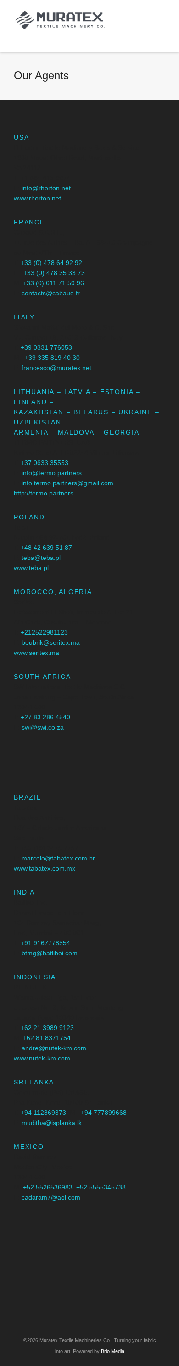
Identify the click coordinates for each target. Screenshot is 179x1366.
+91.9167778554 (45, 943)
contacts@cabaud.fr (51, 293)
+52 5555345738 (101, 1187)
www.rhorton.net (37, 198)
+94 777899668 (104, 1112)
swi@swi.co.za (43, 727)
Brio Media (112, 1351)
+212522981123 (44, 632)
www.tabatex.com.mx (44, 868)
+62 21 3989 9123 (47, 1027)
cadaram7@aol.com (51, 1197)
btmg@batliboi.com (50, 953)
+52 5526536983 (48, 1187)
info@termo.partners (52, 473)
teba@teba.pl (41, 557)
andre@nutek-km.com (54, 1048)
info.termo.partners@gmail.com (67, 483)
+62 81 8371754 (47, 1038)
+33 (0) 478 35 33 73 (54, 273)
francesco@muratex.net (56, 367)
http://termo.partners (43, 493)
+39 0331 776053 (46, 347)
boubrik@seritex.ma (51, 642)
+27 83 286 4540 (45, 717)
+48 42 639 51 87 (46, 547)
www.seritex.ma (36, 652)
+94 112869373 (43, 1112)
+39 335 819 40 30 (52, 357)
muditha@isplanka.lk (52, 1122)
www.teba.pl (31, 567)
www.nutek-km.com (42, 1058)
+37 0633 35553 (44, 462)
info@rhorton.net (46, 188)
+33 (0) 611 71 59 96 (53, 283)
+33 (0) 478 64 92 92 (51, 262)
